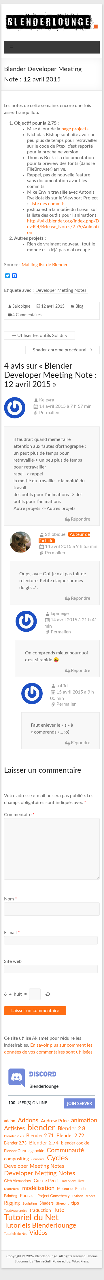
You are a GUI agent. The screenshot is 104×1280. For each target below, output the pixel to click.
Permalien (49, 412)
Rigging (12, 1203)
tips (75, 1203)
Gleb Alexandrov (17, 1181)
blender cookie (75, 1143)
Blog (79, 306)
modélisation (38, 1188)
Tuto (59, 1210)
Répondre (80, 519)
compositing (16, 1159)
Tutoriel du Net (31, 1217)
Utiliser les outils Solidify (39, 335)
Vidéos (38, 1233)
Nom (10, 899)
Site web (13, 961)
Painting (10, 1196)
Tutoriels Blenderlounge (40, 1225)
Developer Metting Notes (60, 290)
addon (9, 1121)
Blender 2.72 (70, 1135)
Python (77, 1196)
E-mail (12, 932)
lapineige (60, 613)
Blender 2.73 (15, 1143)
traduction (40, 1210)
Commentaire (19, 814)
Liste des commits (47, 203)
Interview (69, 1181)
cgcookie (36, 1151)
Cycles (57, 1158)
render (90, 1196)
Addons (28, 1120)
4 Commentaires (26, 315)
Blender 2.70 (14, 1136)
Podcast (27, 1196)
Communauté (65, 1150)
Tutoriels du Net (15, 1233)
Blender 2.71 (40, 1135)
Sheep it (62, 1203)
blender (41, 1128)
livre (81, 1181)
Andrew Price (55, 1121)
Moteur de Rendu (71, 1189)
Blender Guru (15, 1151)
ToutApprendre (15, 1210)
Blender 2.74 (43, 1143)
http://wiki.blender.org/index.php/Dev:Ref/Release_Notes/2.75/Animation (63, 227)
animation (84, 1120)
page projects (74, 129)
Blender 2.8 (71, 1129)
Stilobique (21, 306)
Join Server (79, 1103)
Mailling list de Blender (44, 264)
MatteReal (12, 1189)
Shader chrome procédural (62, 350)
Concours (37, 1159)
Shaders (46, 1203)
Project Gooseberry (53, 1196)
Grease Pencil (47, 1181)
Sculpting (29, 1203)
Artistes (14, 1128)
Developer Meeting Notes (34, 1166)
